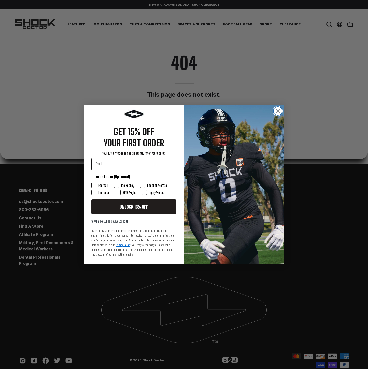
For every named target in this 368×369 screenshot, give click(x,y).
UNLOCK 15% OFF (134, 207)
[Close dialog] (277, 111)
